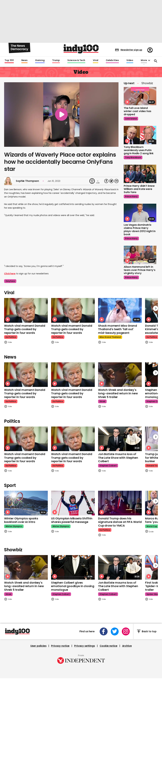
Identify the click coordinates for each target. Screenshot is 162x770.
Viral (95, 60)
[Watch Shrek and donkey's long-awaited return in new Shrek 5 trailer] (120, 374)
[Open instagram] (126, 631)
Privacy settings (84, 645)
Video (129, 60)
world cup (151, 526)
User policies (38, 645)
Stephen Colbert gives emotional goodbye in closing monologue (72, 586)
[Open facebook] (104, 631)
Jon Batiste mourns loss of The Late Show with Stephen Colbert (118, 457)
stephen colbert (108, 465)
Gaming (40, 60)
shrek (102, 401)
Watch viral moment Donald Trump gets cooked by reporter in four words (24, 329)
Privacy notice (60, 645)
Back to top (149, 631)
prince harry (131, 196)
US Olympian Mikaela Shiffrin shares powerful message (71, 520)
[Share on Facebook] (106, 181)
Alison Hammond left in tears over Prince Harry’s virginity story (139, 270)
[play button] (61, 114)
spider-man (152, 594)
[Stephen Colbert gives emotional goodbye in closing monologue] (73, 567)
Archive (127, 645)
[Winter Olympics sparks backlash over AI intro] (26, 503)
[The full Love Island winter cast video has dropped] (140, 96)
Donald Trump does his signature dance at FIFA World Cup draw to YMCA (120, 521)
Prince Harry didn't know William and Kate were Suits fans (139, 189)
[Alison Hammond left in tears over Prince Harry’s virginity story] (140, 255)
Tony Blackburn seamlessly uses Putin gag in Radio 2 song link (138, 150)
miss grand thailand (110, 337)
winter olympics (14, 526)
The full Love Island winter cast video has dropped (137, 111)
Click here (10, 273)
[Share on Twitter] (111, 181)
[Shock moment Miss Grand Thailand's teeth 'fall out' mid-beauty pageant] (120, 310)
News (24, 60)
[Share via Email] (116, 181)
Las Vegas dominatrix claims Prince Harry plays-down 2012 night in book (140, 229)
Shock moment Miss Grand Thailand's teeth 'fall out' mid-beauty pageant (117, 329)
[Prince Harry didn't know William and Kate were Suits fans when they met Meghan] (140, 174)
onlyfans (10, 281)
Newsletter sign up (131, 49)
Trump (56, 60)
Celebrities (112, 60)
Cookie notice (108, 645)
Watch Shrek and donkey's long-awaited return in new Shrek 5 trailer (118, 393)
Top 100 (9, 60)
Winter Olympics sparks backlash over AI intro (21, 520)
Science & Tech (76, 60)
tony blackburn (133, 157)
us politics (11, 337)
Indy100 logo (81, 48)
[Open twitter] (115, 631)
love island (131, 118)
